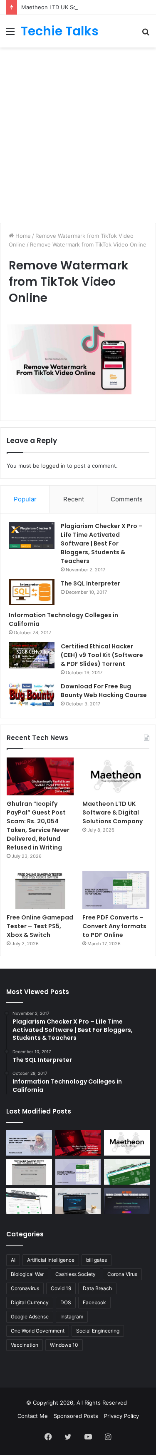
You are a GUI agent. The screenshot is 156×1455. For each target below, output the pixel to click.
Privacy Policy (121, 1416)
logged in (53, 465)
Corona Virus (122, 1274)
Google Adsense (30, 1316)
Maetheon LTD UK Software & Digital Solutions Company (112, 812)
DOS (65, 1302)
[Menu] (10, 34)
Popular (25, 499)
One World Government (37, 1331)
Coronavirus (25, 1288)
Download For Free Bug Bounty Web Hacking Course (104, 690)
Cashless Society (75, 1274)
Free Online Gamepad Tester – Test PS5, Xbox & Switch (40, 926)
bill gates (96, 1260)
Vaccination (24, 1345)
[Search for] (145, 34)
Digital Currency (30, 1302)
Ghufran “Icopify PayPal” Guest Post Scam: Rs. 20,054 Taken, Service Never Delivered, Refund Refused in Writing (38, 826)
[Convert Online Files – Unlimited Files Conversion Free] (29, 1201)
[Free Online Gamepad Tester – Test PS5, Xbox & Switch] (40, 890)
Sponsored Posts (76, 1416)
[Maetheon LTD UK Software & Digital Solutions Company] (115, 776)
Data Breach (97, 1288)
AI (13, 1260)
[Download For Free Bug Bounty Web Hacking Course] (31, 696)
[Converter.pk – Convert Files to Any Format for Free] (127, 1172)
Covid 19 (61, 1288)
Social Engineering (97, 1331)
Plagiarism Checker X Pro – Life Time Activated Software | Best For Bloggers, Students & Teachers (102, 543)
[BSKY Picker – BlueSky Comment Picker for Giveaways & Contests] (78, 1201)
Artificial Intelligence (50, 1260)
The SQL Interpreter (90, 583)
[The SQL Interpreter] (31, 592)
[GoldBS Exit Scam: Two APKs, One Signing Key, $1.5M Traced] (29, 1143)
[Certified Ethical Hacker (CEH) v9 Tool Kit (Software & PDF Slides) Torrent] (31, 655)
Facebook (94, 1302)
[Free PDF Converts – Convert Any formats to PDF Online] (115, 890)
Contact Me (32, 1416)
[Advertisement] (78, 134)
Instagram (71, 1316)
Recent (73, 499)
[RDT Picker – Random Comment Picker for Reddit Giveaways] (127, 1201)
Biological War (27, 1274)
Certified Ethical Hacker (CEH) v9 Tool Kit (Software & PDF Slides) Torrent (102, 655)
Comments (127, 499)
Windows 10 (64, 1345)
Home (22, 235)
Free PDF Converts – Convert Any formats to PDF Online (114, 926)
